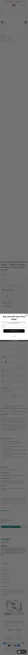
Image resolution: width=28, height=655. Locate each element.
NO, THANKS (14, 336)
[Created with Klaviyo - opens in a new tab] (14, 340)
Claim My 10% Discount (14, 330)
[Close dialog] (26, 315)
